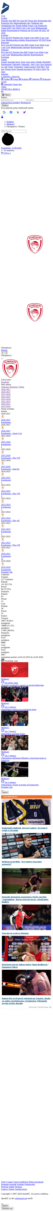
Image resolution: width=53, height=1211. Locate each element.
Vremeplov (18, 67)
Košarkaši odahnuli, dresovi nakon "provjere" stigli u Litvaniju (25, 829)
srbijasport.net (21, 1198)
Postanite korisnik (8, 1184)
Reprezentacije (13, 30)
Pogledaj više (7, 572)
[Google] (4, 112)
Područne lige (7, 23)
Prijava (7, 95)
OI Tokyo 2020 (39, 69)
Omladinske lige (8, 25)
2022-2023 (5, 401)
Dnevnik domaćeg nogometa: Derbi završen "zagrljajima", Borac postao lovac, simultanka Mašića (25, 899)
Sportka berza (21, 1189)
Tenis (23, 62)
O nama (9, 1182)
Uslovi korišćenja (20, 1182)
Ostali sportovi (30, 67)
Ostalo (26, 38)
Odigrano (5, 387)
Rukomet (46, 79)
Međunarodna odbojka (20, 55)
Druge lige (32, 21)
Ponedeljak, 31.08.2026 (11, 148)
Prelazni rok (25, 30)
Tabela (21, 387)
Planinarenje (6, 64)
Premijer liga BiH (8, 21)
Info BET (41, 67)
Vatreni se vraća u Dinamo (15, 933)
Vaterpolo (16, 64)
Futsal (30, 25)
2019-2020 (5, 406)
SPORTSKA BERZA (10, 89)
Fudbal (6, 79)
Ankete (11, 1189)
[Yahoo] (24, 112)
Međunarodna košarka (15, 40)
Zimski (4, 62)
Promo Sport (10, 69)
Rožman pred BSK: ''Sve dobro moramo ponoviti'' (22, 863)
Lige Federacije (40, 25)
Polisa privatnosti (36, 1182)
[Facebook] (11, 112)
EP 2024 (34, 30)
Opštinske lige (37, 23)
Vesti (3, 16)
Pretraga (18, 1187)
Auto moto (30, 62)
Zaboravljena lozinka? (10, 102)
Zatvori (5, 792)
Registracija (26, 102)
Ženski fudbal (21, 25)
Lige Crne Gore (28, 28)
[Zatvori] (2, 358)
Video (10, 67)
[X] (18, 112)
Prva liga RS (22, 21)
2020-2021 (5, 404)
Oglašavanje (29, 1184)
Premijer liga (18, 38)
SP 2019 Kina (45, 40)
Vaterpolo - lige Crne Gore (32, 64)
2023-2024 (5, 399)
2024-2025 (5, 397)
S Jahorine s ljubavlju (10, 76)
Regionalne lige (44, 21)
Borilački (47, 62)
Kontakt (20, 1184)
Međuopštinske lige (21, 23)
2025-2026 (5, 394)
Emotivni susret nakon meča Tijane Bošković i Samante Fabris (25, 965)
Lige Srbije (16, 28)
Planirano (14, 387)
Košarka (25, 79)
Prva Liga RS (7, 45)
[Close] (2, 1203)
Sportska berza (14, 62)
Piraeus (4, 350)
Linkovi (4, 1189)
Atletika (38, 62)
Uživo (7, 153)
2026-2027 (5, 389)
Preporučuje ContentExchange (38, 1007)
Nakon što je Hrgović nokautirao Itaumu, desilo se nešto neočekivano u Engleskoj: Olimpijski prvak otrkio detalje (26, 1001)
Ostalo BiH (6, 28)
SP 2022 (42, 30)
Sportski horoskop (24, 69)
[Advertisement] (26, 183)
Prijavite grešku (7, 1187)
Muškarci (11, 124)
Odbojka (35, 79)
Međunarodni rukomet (20, 47)
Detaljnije (5, 382)
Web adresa (6, 384)
